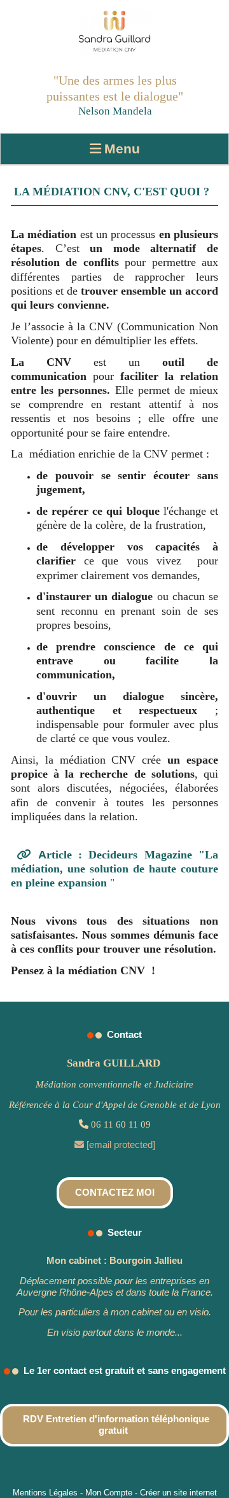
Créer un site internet (178, 1492)
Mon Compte (108, 1492)
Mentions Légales (45, 1492)
